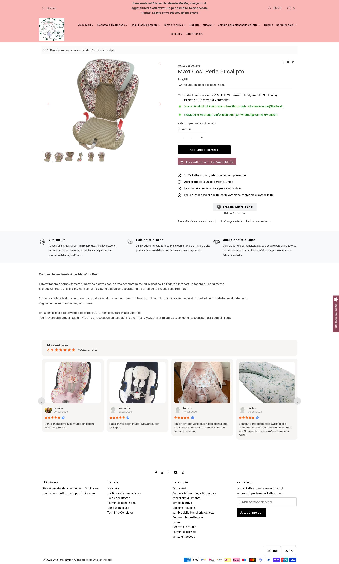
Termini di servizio (184, 532)
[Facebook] (156, 472)
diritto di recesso (183, 536)
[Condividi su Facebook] (283, 62)
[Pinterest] (169, 472)
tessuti (176, 33)
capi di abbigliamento (145, 25)
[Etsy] (183, 472)
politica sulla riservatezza (124, 493)
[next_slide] (297, 401)
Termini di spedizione (121, 503)
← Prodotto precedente (229, 221)
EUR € (277, 8)
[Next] (160, 104)
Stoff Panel (193, 33)
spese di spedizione (211, 85)
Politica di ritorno (118, 498)
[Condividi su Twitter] (288, 62)
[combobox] (83, 8)
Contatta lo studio (184, 527)
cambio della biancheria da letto (238, 25)
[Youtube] (175, 472)
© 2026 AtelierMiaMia (57, 560)
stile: (181, 123)
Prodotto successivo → (258, 221)
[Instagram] (162, 472)
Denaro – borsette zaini (279, 25)
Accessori (85, 25)
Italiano (272, 550)
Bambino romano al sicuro (65, 50)
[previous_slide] (41, 401)
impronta (113, 488)
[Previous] (48, 104)
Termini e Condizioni (120, 512)
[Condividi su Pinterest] (293, 62)
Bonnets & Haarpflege (111, 25)
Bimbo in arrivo (174, 25)
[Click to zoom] (160, 63)
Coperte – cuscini (201, 25)
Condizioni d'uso (118, 507)
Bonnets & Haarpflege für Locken (194, 493)
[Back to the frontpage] (45, 50)
